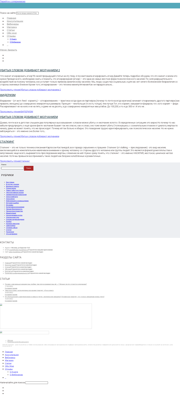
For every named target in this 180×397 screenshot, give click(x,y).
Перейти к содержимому (12, 1)
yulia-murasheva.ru (15, 252)
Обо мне (8, 269)
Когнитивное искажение (15, 207)
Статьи (8, 230)
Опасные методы (12, 217)
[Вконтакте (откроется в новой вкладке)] (6, 55)
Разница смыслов (12, 224)
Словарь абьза (11, 228)
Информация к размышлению (17, 201)
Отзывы (9, 369)
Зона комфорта (12, 197)
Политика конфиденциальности (17, 273)
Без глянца (10, 182)
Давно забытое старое (15, 190)
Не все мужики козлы (14, 215)
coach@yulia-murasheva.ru (18, 250)
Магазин (9, 360)
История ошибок (12, 203)
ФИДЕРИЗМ (8, 95)
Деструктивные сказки (15, 192)
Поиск (3, 165)
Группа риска (11, 188)
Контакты (8, 271)
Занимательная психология (16, 195)
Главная (8, 263)
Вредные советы (12, 186)
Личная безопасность (14, 209)
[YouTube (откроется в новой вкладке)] (6, 58)
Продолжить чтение (30, 89)
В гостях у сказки (12, 184)
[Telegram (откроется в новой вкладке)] (6, 61)
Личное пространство (14, 211)
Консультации (10, 265)
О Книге (14, 372)
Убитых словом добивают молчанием (29, 117)
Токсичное (10, 232)
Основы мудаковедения (15, 219)
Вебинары (10, 357)
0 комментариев (11, 288)
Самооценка (10, 225)
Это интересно (11, 234)
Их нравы (9, 205)
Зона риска (10, 199)
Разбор (9, 221)
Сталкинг (7, 141)
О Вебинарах (16, 374)
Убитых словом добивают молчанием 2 (30, 70)
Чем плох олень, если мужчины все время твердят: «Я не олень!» (29, 290)
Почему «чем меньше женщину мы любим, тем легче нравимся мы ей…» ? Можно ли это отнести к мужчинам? (46, 284)
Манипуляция (11, 213)
